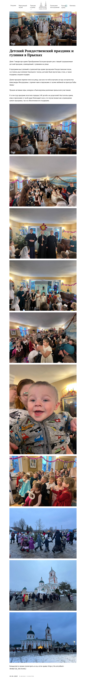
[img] (42, 5)
